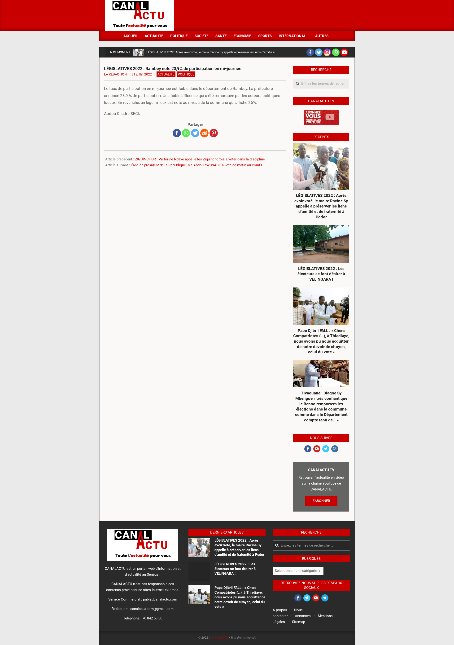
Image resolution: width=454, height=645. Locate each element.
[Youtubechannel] (344, 52)
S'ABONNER (321, 501)
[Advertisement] (263, 15)
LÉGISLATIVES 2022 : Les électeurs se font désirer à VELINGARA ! (321, 274)
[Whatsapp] (336, 52)
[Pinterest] (214, 133)
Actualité (166, 74)
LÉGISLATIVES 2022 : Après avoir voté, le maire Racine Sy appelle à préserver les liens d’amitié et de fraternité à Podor (224, 52)
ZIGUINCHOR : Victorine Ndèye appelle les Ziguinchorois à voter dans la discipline (200, 159)
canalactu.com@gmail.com (152, 609)
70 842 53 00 (152, 618)
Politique (186, 74)
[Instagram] (327, 52)
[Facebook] (310, 52)
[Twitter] (319, 52)
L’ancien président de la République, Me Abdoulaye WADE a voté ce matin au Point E (197, 165)
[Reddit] (204, 133)
